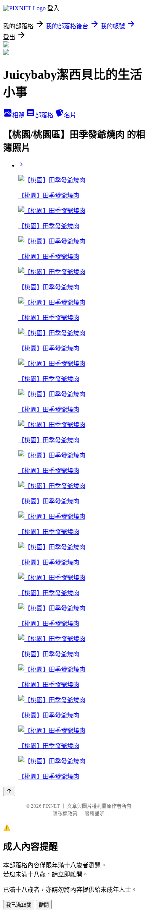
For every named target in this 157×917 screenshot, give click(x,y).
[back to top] (9, 791)
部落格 (45, 115)
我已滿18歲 (18, 905)
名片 (70, 115)
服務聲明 (94, 813)
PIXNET (51, 806)
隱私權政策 (65, 813)
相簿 (19, 115)
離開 (44, 905)
